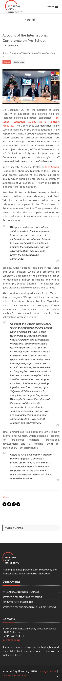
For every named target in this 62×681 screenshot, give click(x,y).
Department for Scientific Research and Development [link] (29, 607)
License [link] (7, 675)
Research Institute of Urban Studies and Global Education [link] (28, 53)
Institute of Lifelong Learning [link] (17, 602)
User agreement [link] (47, 671)
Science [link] (7, 62)
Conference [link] (19, 62)
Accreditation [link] (21, 675)
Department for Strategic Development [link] (22, 597)
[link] (14, 6)
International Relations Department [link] (20, 592)
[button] (50, 6)
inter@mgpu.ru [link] (11, 640)
